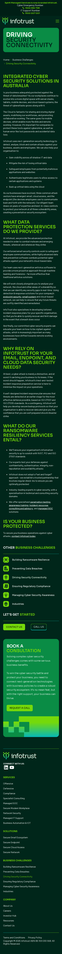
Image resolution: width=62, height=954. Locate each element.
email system (29, 296)
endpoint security (12, 296)
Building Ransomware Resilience (19, 866)
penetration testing (40, 502)
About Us (8, 906)
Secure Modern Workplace (16, 808)
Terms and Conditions (14, 937)
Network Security (12, 813)
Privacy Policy (35, 937)
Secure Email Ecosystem (15, 837)
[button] (57, 21)
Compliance (9, 793)
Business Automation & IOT (17, 823)
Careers (7, 911)
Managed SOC (10, 803)
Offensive (8, 783)
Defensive (8, 788)
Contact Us (9, 925)
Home (6, 60)
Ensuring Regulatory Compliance (19, 881)
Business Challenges (22, 60)
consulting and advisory (21, 508)
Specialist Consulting (14, 798)
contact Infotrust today (23, 536)
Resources (8, 920)
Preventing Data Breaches (16, 871)
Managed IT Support (13, 818)
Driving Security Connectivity (17, 876)
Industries (8, 891)
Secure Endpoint (11, 842)
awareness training (18, 505)
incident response (38, 505)
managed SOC (45, 508)
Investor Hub (9, 915)
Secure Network (11, 852)
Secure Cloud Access (14, 847)
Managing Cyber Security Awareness (21, 886)
